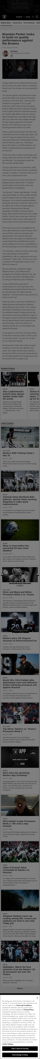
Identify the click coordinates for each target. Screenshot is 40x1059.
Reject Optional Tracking (20, 1048)
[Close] (37, 1000)
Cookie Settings (7, 1044)
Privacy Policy (18, 1012)
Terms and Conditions (23, 1007)
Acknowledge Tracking (20, 1055)
